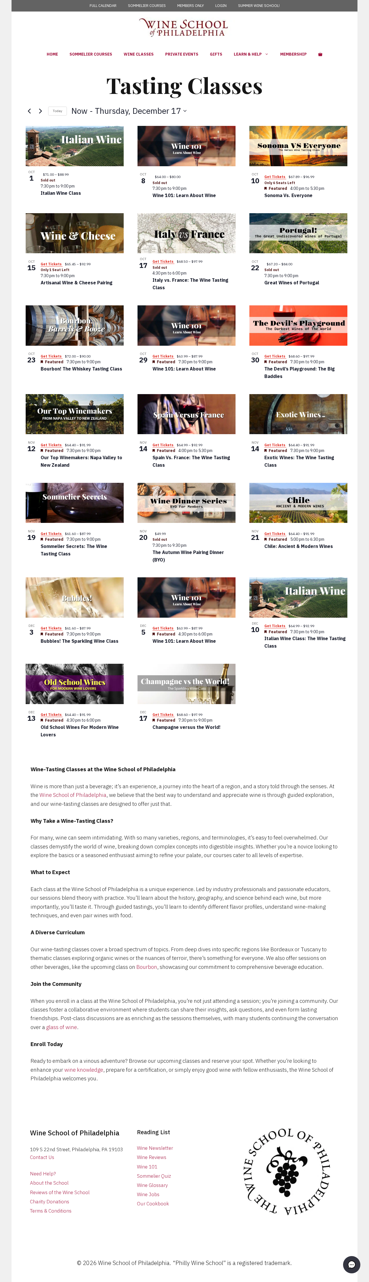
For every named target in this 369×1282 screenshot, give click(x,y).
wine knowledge (83, 1069)
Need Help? (43, 1174)
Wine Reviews (151, 1157)
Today (57, 111)
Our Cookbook (153, 1203)
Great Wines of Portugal (291, 282)
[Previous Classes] (29, 110)
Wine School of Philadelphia (72, 794)
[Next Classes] (40, 110)
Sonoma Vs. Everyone (288, 195)
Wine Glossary (152, 1185)
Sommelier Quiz (154, 1176)
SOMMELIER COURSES (147, 5)
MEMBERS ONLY (190, 5)
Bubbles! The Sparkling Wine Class (79, 641)
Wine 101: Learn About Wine (184, 195)
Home (52, 54)
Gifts (216, 54)
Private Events (181, 54)
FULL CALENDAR (103, 5)
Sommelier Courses (90, 54)
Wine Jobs (148, 1194)
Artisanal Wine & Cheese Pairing (76, 282)
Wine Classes (139, 54)
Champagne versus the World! (187, 727)
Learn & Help (248, 54)
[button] (351, 1264)
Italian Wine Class (61, 193)
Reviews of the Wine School (60, 1192)
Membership (293, 54)
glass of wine (61, 1027)
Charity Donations (49, 1201)
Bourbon (146, 966)
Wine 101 (147, 1167)
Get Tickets (275, 177)
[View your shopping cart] (320, 54)
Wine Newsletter (155, 1148)
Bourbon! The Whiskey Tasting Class (81, 369)
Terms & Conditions (50, 1211)
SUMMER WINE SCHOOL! (259, 5)
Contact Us (42, 1157)
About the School (49, 1183)
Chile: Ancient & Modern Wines (298, 546)
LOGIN (221, 5)
